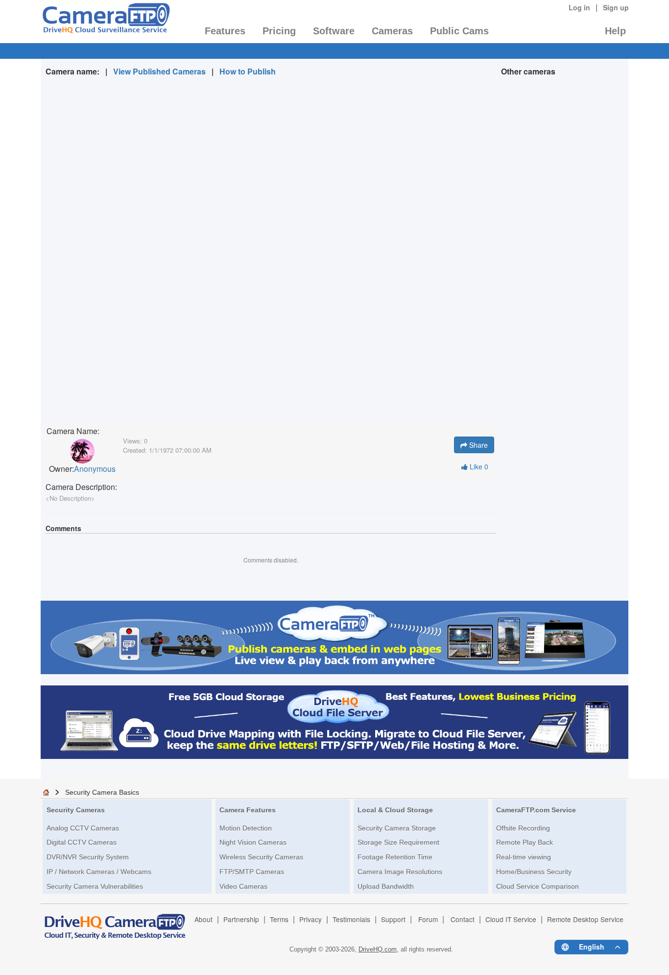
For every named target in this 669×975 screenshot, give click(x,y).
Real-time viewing (523, 857)
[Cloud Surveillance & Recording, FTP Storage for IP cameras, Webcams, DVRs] (105, 21)
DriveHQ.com (377, 949)
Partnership (241, 919)
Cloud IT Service (510, 919)
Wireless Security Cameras (261, 857)
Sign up (616, 7)
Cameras (392, 30)
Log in (579, 7)
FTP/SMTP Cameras (251, 872)
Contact (463, 919)
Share (477, 445)
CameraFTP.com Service (536, 810)
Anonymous (95, 468)
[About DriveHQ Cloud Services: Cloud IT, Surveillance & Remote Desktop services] (115, 922)
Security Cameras (76, 810)
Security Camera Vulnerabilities (95, 886)
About (203, 919)
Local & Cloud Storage (395, 810)
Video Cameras (243, 886)
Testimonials (351, 919)
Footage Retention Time (395, 857)
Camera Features (247, 810)
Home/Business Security (534, 872)
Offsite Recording (523, 828)
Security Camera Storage (397, 828)
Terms (279, 919)
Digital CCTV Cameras (82, 842)
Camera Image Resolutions (400, 872)
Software (334, 30)
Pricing (279, 30)
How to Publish (247, 71)
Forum (428, 919)
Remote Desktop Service (585, 919)
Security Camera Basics (102, 792)
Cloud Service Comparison (537, 886)
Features (225, 30)
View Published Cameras (159, 71)
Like (478, 466)
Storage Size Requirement (398, 842)
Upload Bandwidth (386, 886)
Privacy (310, 919)
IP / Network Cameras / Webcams (99, 872)
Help (615, 30)
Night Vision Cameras (253, 842)
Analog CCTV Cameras (83, 828)
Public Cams (459, 30)
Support (393, 919)
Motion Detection (245, 828)
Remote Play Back (524, 842)
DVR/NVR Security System (88, 857)
